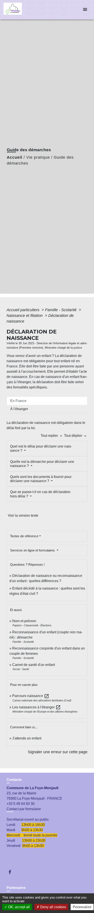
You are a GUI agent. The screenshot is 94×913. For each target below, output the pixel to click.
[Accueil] (19, 10)
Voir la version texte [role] (23, 515)
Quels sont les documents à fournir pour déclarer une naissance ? (40, 479)
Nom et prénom (24, 621)
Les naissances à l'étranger (36, 707)
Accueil (14, 157)
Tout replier (52, 435)
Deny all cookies (52, 907)
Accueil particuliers (23, 310)
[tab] (47, 401)
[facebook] (12, 872)
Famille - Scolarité (61, 310)
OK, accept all (18, 907)
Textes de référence (24, 536)
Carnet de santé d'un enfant (33, 665)
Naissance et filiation (25, 315)
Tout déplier (75, 435)
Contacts (14, 779)
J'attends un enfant (26, 738)
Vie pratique (38, 157)
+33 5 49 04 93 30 (21, 804)
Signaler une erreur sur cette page (57, 752)
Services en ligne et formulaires (33, 550)
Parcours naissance (30, 696)
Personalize (82, 907)
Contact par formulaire (24, 809)
